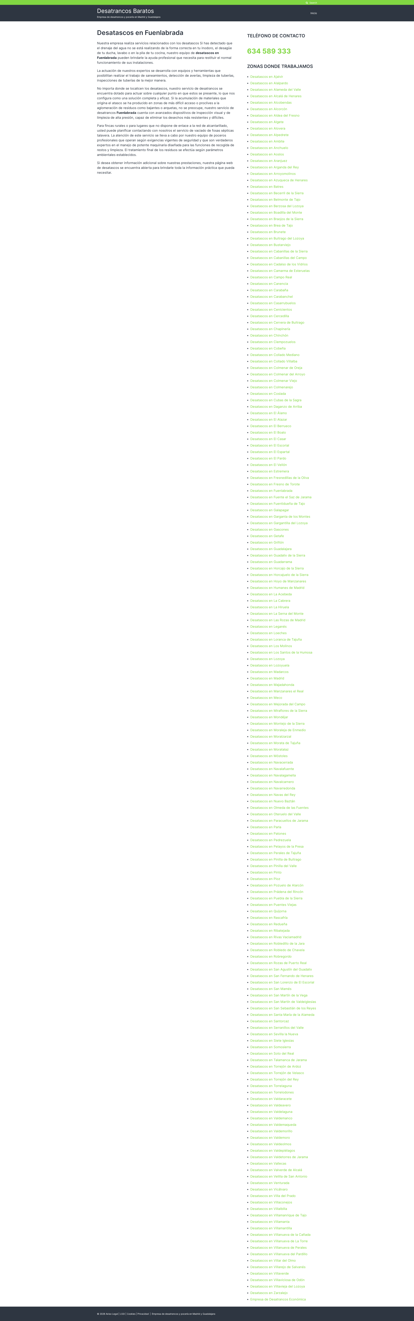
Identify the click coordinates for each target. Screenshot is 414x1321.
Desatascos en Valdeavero (270, 1105)
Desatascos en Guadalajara (271, 549)
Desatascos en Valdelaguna (271, 1112)
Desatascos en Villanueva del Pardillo (278, 1254)
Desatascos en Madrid (267, 678)
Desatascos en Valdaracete (271, 1099)
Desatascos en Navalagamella (273, 775)
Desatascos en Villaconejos (271, 1202)
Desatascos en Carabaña (269, 290)
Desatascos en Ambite (267, 141)
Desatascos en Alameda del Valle (275, 90)
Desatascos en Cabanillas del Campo (278, 258)
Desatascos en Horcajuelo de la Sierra (279, 575)
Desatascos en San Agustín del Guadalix (281, 969)
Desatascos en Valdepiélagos (272, 1150)
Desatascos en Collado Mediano (275, 355)
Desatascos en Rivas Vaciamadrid (275, 937)
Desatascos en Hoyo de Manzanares (278, 581)
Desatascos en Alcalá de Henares (275, 96)
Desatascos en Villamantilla (271, 1228)
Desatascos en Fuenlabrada (271, 491)
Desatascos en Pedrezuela (270, 840)
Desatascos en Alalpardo (269, 83)
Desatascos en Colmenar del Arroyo (277, 374)
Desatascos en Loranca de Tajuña (276, 639)
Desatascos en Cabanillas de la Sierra (279, 251)
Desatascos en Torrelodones (272, 1092)
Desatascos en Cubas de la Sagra (275, 400)
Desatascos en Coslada (268, 394)
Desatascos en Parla (265, 827)
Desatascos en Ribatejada (270, 931)
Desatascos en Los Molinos (271, 646)
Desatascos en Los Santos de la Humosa (281, 652)
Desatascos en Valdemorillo (271, 1131)
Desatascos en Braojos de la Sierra (276, 219)
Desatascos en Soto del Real (272, 1053)
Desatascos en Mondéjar (269, 717)
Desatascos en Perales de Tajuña (275, 853)
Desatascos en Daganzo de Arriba (276, 407)
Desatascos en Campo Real (271, 277)
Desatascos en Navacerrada (271, 762)
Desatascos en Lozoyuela (269, 665)
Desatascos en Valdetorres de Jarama (279, 1157)
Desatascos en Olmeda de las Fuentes (279, 808)
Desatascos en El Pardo (268, 458)
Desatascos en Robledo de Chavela (277, 950)
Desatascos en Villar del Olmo (273, 1260)
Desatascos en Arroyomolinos (273, 174)
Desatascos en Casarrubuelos (273, 303)
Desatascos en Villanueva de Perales (278, 1248)
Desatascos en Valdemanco (271, 1118)
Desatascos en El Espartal (270, 452)
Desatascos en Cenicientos (271, 309)
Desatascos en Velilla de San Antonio (278, 1176)
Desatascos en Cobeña (268, 348)
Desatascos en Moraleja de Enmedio (278, 730)
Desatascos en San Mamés (270, 989)
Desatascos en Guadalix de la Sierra (277, 555)
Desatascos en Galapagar (269, 510)
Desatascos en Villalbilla (268, 1209)
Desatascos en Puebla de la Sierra (276, 898)
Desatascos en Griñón (267, 542)
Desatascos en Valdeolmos (270, 1144)
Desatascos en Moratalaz (269, 749)
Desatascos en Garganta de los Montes (280, 517)
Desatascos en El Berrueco (270, 426)
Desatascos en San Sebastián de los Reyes (283, 1008)
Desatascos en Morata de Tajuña (275, 743)
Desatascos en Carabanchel (271, 297)
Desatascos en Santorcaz (269, 1021)
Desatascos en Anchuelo (269, 148)
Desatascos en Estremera (269, 471)
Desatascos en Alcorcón (268, 109)
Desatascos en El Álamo (268, 413)
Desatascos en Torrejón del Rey (274, 1079)
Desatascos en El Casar (268, 439)
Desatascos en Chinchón (269, 335)
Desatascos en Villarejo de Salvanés (277, 1267)
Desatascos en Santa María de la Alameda (282, 1015)
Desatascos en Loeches (268, 633)
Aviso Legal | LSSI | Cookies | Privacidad (127, 1313)
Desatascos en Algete (267, 122)
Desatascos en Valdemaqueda (273, 1125)
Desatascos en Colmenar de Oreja (276, 368)
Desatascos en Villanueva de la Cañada (280, 1235)
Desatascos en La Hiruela (269, 607)
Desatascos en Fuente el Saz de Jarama (280, 497)
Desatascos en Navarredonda (272, 788)
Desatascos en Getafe (267, 536)
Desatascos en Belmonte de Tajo (275, 200)
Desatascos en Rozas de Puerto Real (278, 963)
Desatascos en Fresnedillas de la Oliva (279, 478)
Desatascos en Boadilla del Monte (276, 212)
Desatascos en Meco (266, 698)
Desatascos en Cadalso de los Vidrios (279, 264)
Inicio (313, 13)
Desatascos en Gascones (269, 529)
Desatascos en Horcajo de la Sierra (277, 568)
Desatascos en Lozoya (267, 659)
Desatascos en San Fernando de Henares (281, 976)
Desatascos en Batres (266, 187)
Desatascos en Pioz (265, 879)
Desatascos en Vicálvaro (269, 1189)
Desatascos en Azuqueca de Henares (279, 180)
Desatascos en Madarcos (269, 672)
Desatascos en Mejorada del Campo (277, 704)
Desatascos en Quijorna (268, 911)
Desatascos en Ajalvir (266, 77)
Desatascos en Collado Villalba (273, 361)
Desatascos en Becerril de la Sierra (277, 193)
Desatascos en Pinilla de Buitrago (275, 859)
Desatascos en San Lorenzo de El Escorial (282, 982)
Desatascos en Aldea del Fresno (275, 115)
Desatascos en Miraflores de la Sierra (278, 711)
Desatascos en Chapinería (270, 329)
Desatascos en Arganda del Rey (274, 167)
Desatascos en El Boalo (268, 432)
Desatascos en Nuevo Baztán (272, 801)
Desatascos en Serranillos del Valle (277, 1028)
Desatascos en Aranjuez (268, 161)
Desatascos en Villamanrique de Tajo (278, 1215)
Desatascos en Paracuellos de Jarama (279, 821)
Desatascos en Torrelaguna (271, 1086)
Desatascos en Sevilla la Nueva (274, 1034)
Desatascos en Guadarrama (271, 562)
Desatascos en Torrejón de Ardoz (275, 1066)
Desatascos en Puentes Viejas (273, 905)
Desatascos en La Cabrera (270, 601)
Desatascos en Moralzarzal (270, 736)
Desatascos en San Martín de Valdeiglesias (283, 1002)
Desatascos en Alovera (267, 128)
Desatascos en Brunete (268, 232)
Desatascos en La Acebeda (271, 594)
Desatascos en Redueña (268, 924)
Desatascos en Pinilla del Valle (273, 866)
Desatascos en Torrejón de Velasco (277, 1073)
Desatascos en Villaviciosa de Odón (277, 1280)
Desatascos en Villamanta (269, 1222)
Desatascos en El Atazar (268, 419)
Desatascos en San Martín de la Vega (278, 995)
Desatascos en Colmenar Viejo (273, 381)
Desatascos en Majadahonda (272, 685)
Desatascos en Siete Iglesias (272, 1041)
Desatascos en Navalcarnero (272, 782)
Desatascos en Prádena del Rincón (276, 892)
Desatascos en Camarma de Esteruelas (280, 271)
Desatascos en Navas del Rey (272, 795)
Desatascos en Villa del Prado (273, 1196)
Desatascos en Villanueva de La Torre (279, 1241)
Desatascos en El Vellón (268, 465)
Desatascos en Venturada (269, 1183)
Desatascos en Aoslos (267, 154)
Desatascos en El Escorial (269, 445)
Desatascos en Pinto (266, 872)
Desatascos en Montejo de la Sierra (277, 724)
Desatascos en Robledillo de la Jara (277, 943)
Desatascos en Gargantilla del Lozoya (279, 523)
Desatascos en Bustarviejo (270, 245)
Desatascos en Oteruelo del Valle (275, 814)
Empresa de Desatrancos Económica (278, 1299)
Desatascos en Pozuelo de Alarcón (277, 885)
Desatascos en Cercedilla (269, 316)
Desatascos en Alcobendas (271, 102)
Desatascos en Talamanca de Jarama (278, 1060)
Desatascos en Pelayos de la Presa (277, 846)
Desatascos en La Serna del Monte (277, 614)
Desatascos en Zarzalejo (269, 1293)
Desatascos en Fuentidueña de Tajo (277, 504)
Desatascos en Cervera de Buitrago (277, 322)
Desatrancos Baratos (125, 10)
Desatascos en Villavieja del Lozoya (277, 1286)
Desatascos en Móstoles (269, 756)
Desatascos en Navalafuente (272, 769)
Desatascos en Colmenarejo (271, 387)
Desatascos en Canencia (269, 284)
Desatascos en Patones (268, 833)
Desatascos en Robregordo (271, 956)
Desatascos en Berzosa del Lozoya (277, 206)
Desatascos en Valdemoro (270, 1138)
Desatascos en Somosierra (270, 1047)
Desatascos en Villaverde (269, 1273)
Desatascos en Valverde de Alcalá (276, 1170)
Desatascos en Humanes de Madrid (277, 588)
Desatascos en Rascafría (269, 918)
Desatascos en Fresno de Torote (275, 484)
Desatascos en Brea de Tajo (271, 225)
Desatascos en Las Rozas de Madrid (277, 620)
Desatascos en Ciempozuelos (272, 342)
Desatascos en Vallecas (268, 1163)
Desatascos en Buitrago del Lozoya (277, 238)
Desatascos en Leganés (268, 626)
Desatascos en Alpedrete (269, 135)
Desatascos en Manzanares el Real (277, 691)
